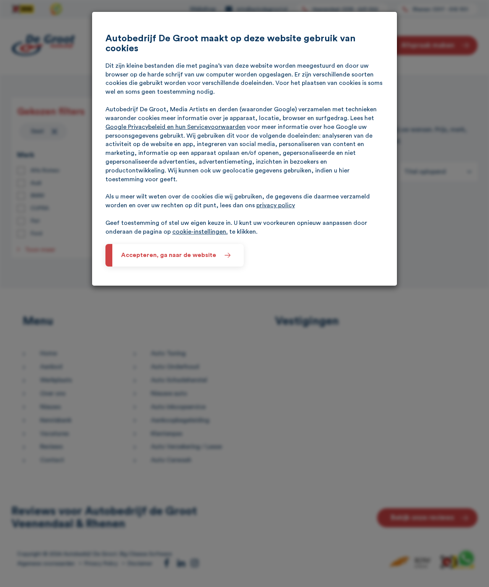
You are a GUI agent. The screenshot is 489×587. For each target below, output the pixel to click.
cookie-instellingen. (200, 232)
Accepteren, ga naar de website (168, 255)
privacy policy (275, 205)
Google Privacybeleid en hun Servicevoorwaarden (175, 127)
